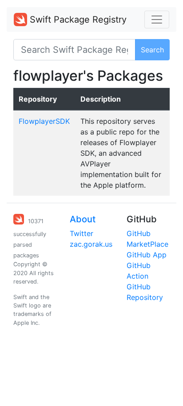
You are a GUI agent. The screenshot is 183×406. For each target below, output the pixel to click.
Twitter (81, 233)
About (82, 219)
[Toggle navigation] (156, 19)
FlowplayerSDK (44, 121)
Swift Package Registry (77, 19)
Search (152, 49)
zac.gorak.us (91, 244)
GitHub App (147, 254)
